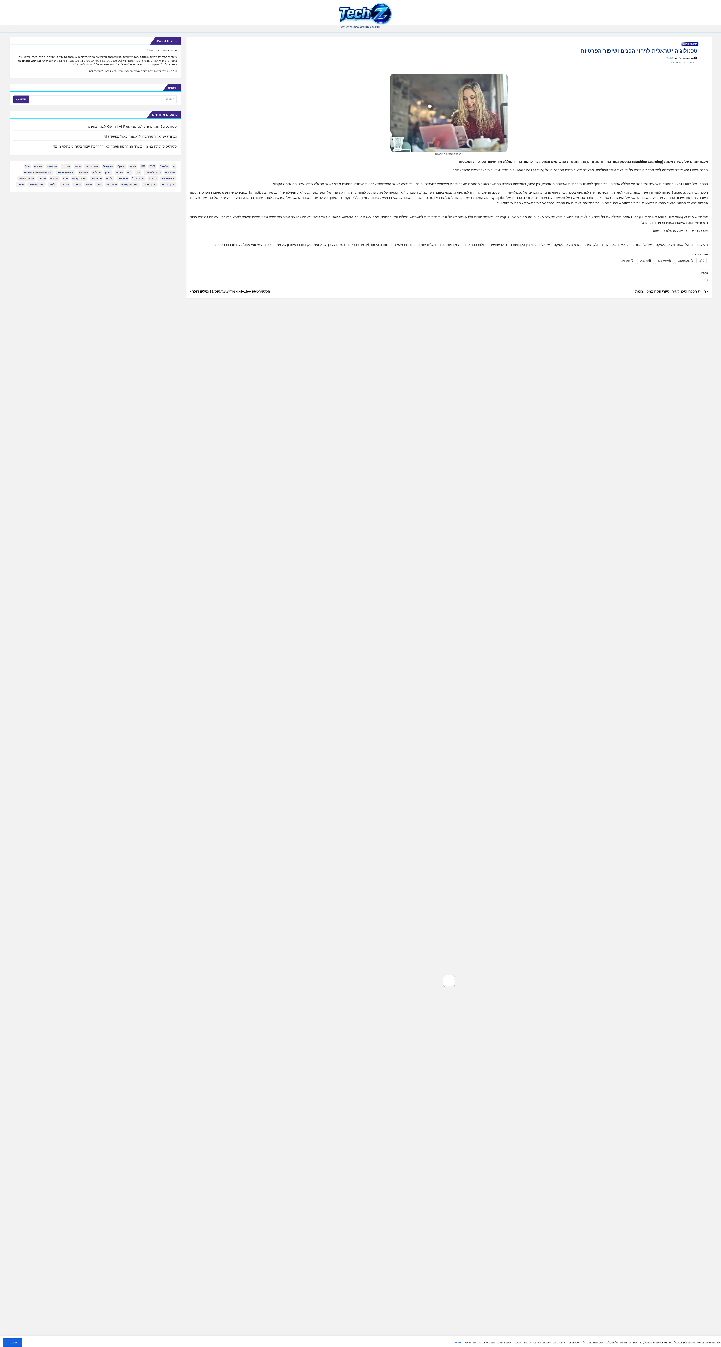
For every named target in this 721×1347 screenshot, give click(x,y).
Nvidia (133, 166)
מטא (65, 178)
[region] (360, 1341)
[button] (8, 31)
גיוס (129, 172)
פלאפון (52, 184)
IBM (143, 166)
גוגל (138, 172)
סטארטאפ (111, 184)
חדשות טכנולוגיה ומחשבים (38, 172)
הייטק (108, 172)
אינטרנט (66, 166)
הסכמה (13, 1342)
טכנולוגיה (123, 178)
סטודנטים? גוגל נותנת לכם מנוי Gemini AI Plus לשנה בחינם (132, 126)
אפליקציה (170, 172)
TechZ (670, 58)
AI (174, 166)
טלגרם (109, 178)
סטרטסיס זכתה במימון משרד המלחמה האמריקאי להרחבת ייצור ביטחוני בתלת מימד (115, 146)
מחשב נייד (96, 178)
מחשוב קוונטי (79, 178)
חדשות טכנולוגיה (690, 44)
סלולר (88, 184)
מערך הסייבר (149, 184)
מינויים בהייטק (26, 178)
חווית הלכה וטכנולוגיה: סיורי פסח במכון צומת (671, 291)
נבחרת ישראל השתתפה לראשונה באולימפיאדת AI (140, 136)
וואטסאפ (83, 172)
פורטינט (65, 184)
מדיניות (457, 1342)
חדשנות (153, 178)
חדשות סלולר (168, 178)
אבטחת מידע (92, 166)
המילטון (96, 172)
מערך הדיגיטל (168, 184)
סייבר (99, 184)
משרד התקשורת (129, 184)
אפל (27, 166)
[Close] (717, 1339)
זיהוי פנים (690, 63)
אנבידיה (38, 166)
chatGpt (164, 166)
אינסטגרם (52, 166)
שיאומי (20, 184)
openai (121, 166)
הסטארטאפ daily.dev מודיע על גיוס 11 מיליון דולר (230, 291)
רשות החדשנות (36, 184)
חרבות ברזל (138, 178)
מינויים (42, 178)
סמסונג (77, 184)
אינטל (78, 166)
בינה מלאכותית (153, 172)
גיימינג (119, 172)
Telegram (108, 166)
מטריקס (54, 178)
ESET (152, 166)
